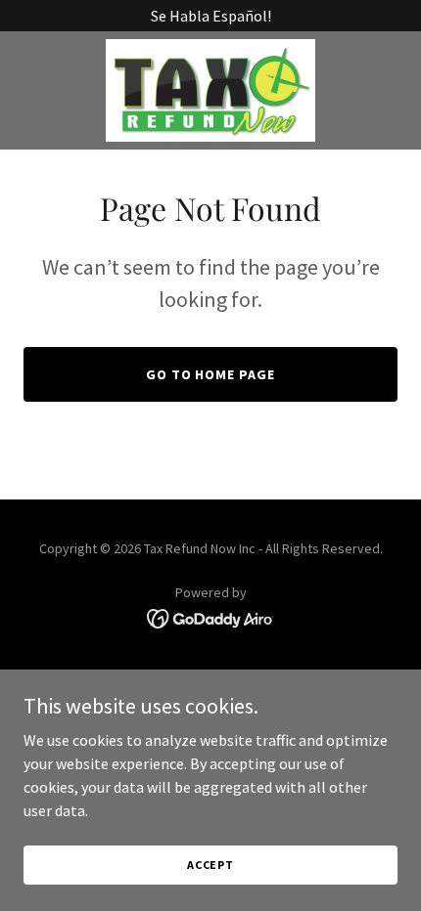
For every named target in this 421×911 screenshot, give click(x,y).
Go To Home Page (211, 374)
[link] (210, 90)
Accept (210, 864)
